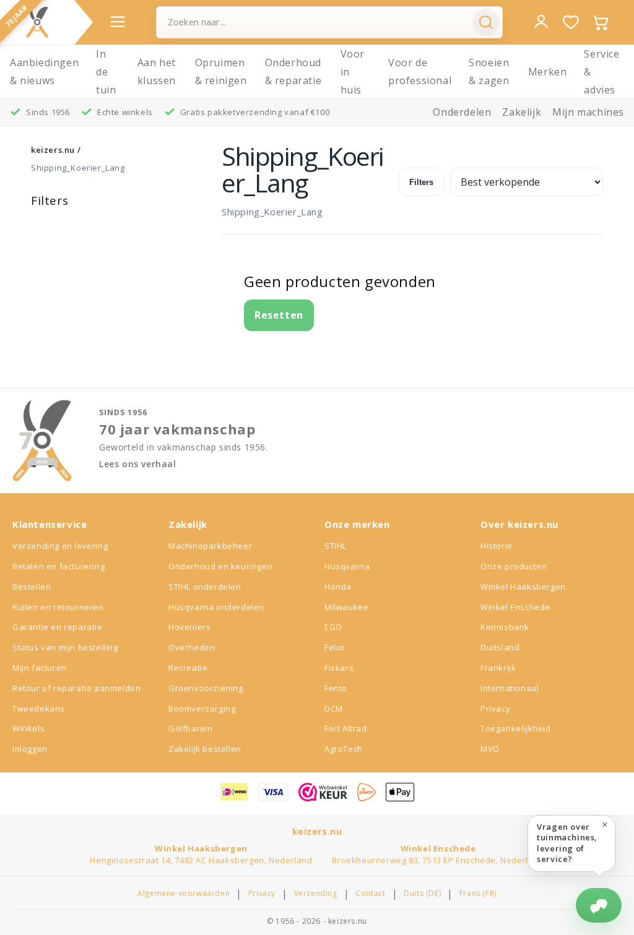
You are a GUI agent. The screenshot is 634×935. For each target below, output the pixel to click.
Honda (338, 586)
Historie (496, 545)
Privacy (495, 708)
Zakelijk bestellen (204, 748)
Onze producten (513, 566)
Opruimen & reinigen (221, 71)
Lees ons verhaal (137, 464)
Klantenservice (49, 524)
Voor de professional (419, 71)
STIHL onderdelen (204, 586)
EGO (333, 626)
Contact (370, 893)
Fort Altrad (345, 728)
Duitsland (499, 647)
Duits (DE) (422, 893)
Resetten (278, 315)
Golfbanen (190, 728)
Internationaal (509, 688)
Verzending (315, 893)
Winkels (28, 728)
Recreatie (187, 667)
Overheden (191, 647)
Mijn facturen (39, 667)
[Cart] (600, 22)
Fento (335, 688)
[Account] (541, 21)
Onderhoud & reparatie (293, 71)
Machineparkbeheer (210, 545)
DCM (333, 708)
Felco (334, 647)
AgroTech (343, 748)
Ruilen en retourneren (58, 607)
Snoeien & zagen (489, 71)
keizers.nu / (55, 149)
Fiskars (339, 667)
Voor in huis (353, 72)
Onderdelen (462, 112)
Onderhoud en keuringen (220, 566)
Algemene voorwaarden (183, 893)
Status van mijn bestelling (65, 647)
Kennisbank (504, 626)
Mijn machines (588, 112)
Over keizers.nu (519, 524)
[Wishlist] (570, 22)
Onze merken (357, 524)
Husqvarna (347, 566)
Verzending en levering (60, 545)
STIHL (335, 545)
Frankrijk (498, 667)
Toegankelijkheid (515, 728)
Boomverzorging (201, 708)
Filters (421, 182)
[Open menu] (117, 21)
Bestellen (31, 586)
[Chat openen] (599, 905)
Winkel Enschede (515, 607)
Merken (547, 72)
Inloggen (30, 748)
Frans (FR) (478, 893)
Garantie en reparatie (57, 626)
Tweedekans (38, 708)
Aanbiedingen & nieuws (44, 71)
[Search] (486, 22)
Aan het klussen (156, 71)
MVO (490, 748)
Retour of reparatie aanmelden (76, 688)
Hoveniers (189, 626)
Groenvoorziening (205, 688)
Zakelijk (521, 112)
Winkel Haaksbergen (523, 586)
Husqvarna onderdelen (216, 607)
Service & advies (601, 72)
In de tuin (106, 72)
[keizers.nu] (37, 22)
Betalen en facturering (58, 566)
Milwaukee (346, 607)
